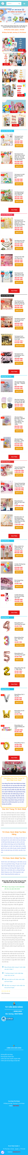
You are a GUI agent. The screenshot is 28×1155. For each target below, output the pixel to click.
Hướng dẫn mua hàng (7, 1054)
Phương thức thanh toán (7, 1056)
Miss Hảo (9, 1011)
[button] (24, 3)
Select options (20, 345)
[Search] (19, 3)
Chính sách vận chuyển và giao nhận (10, 1058)
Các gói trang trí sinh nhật (14, 809)
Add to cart (19, 145)
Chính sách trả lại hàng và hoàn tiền (10, 1060)
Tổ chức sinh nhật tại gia (14, 858)
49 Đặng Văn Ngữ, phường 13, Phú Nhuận (14, 32)
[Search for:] (13, 3)
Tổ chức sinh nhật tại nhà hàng (14, 833)
